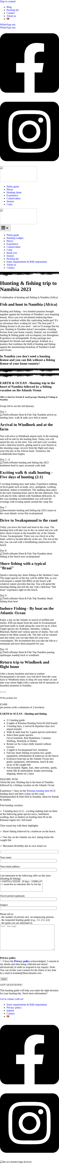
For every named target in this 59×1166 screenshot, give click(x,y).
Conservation (13, 198)
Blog (9, 7)
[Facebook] (29, 96)
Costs (9, 204)
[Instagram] (29, 164)
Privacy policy (14, 1007)
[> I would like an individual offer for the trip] (21, 884)
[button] (29, 24)
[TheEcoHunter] (18, 180)
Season (10, 201)
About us (11, 16)
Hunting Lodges (15, 238)
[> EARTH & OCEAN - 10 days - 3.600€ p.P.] (21, 881)
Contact (11, 13)
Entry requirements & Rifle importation (27, 261)
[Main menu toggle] (5, 228)
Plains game (13, 186)
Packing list (13, 10)
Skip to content (8, 1)
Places (10, 189)
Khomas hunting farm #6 (40, 790)
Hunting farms (14, 192)
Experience (12, 195)
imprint (10, 1010)
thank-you (12, 252)
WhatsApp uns (7, 27)
